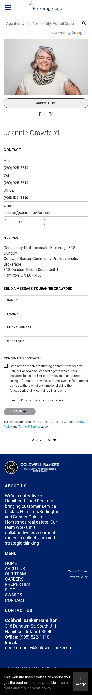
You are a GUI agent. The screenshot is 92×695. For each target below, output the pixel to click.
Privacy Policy (78, 577)
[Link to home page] (46, 7)
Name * (12, 300)
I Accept (81, 681)
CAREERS (14, 578)
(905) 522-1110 (16, 198)
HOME (11, 563)
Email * (13, 313)
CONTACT (15, 600)
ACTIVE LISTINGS (46, 440)
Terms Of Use (77, 571)
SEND (18, 411)
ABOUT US (15, 568)
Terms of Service (29, 426)
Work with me (46, 103)
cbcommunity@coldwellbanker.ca (38, 647)
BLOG (10, 589)
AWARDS (13, 594)
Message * (16, 341)
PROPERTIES (17, 584)
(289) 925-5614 (16, 168)
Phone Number (19, 327)
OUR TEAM (15, 573)
